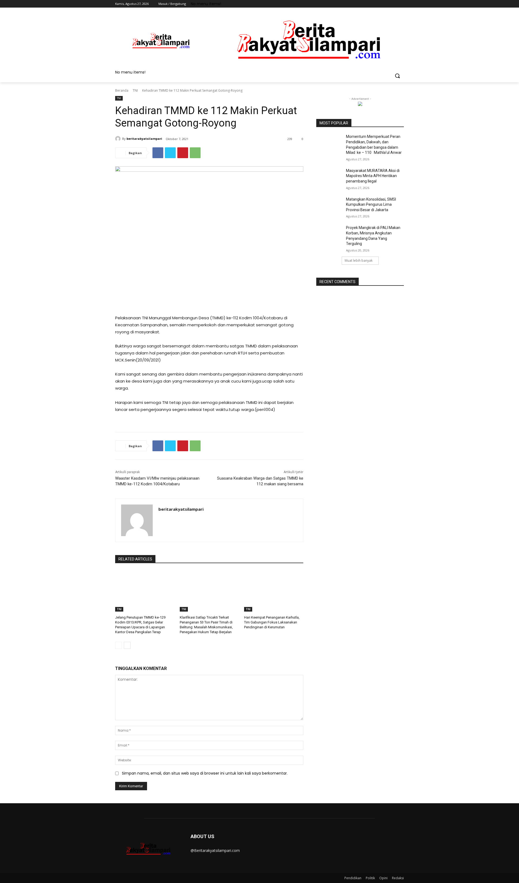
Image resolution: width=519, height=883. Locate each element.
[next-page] (127, 645)
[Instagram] (378, 4)
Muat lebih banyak (358, 260)
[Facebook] (371, 4)
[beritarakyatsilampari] (118, 138)
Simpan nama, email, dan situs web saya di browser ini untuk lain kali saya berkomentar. (205, 773)
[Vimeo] (393, 4)
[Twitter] (386, 4)
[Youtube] (401, 4)
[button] (397, 75)
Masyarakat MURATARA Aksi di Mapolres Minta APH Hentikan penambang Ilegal (373, 175)
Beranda (121, 90)
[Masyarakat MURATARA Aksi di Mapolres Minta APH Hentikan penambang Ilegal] (329, 177)
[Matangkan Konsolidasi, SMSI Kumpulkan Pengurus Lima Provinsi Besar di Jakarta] (329, 206)
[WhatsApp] (195, 152)
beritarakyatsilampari (144, 139)
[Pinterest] (182, 152)
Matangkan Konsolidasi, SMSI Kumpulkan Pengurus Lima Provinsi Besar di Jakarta (371, 204)
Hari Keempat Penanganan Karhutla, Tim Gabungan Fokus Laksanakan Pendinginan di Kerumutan (272, 622)
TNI (135, 90)
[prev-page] (118, 645)
